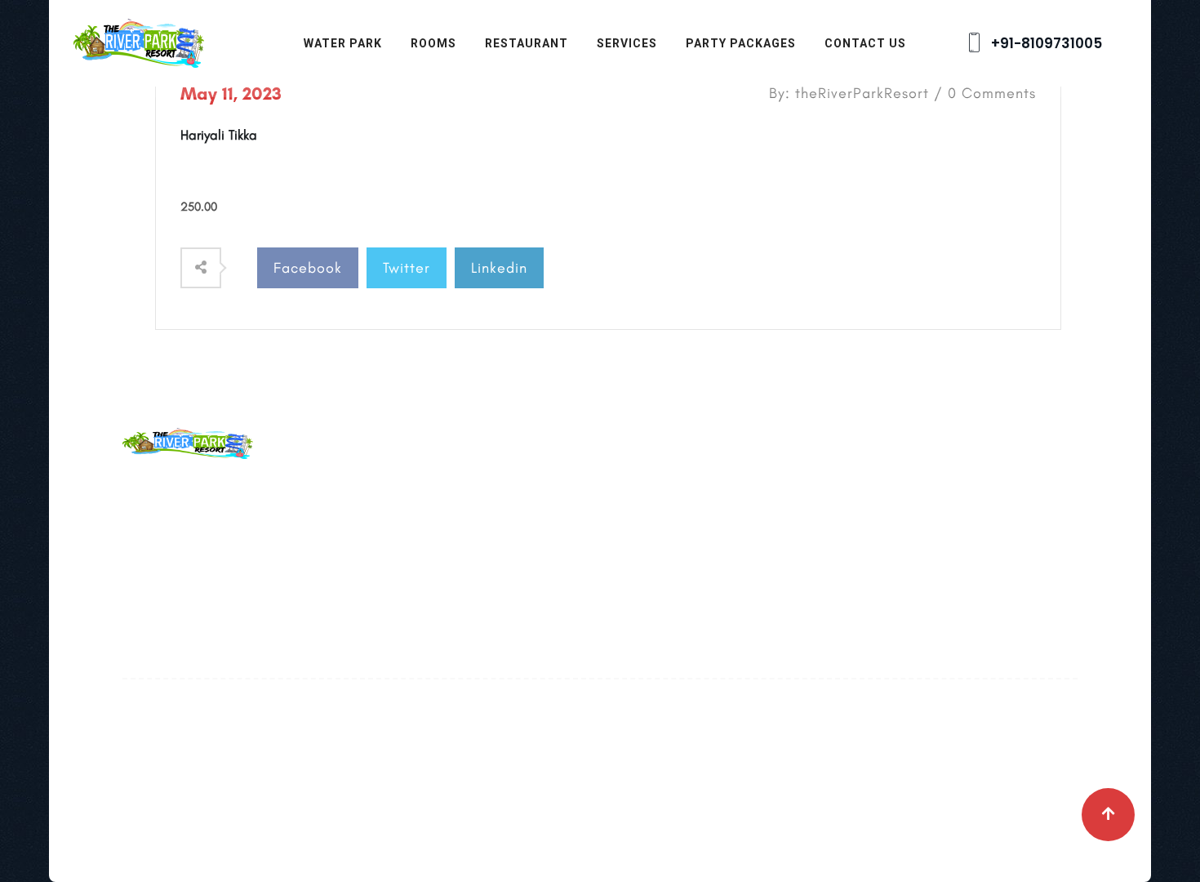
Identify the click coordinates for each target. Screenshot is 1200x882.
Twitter (406, 268)
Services (627, 43)
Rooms (433, 43)
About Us (477, 488)
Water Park (343, 43)
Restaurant (526, 43)
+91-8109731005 (1045, 43)
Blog (463, 524)
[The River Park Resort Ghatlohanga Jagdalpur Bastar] (138, 42)
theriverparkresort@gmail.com (297, 526)
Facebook (307, 268)
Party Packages (741, 43)
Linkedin (499, 268)
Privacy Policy (492, 596)
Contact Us (865, 43)
